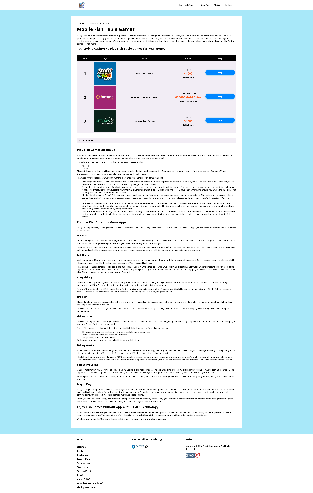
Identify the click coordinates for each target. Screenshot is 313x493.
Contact (81, 451)
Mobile (217, 5)
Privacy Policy (84, 459)
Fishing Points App (86, 487)
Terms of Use (83, 463)
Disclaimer (82, 455)
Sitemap (81, 446)
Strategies (82, 467)
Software (229, 5)
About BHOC (83, 479)
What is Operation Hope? (90, 483)
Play (220, 72)
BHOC (80, 475)
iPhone (85, 168)
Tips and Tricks (84, 471)
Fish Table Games (187, 5)
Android (85, 165)
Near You (204, 5)
